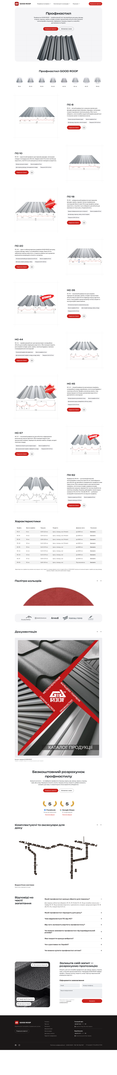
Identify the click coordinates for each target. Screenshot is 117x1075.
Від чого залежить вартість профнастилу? (65, 925)
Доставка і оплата (49, 1033)
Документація (48, 1028)
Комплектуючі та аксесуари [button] (61, 3)
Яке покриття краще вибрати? (59, 938)
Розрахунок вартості (22, 1031)
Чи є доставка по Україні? (57, 944)
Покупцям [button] (75, 3)
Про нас (47, 1024)
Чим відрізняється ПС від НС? (58, 919)
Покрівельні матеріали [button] (43, 3)
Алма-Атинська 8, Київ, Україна (83, 1035)
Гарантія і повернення (51, 1035)
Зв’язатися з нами (66, 29)
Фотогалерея (48, 1031)
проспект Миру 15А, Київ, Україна (84, 1026)
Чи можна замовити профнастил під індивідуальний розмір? (70, 931)
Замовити (92, 531)
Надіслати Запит (74, 127)
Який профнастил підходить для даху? (63, 913)
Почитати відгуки (50, 814)
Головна (47, 1021)
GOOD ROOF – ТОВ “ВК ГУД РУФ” (75, 1045)
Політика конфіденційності (57, 1045)
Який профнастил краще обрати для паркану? (67, 899)
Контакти (47, 1026)
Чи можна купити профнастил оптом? (63, 950)
